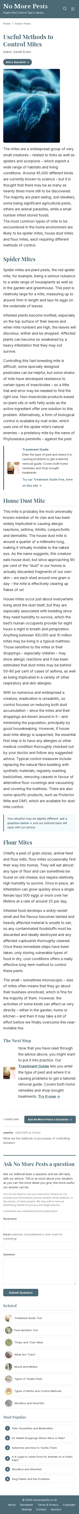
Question (9, 1254)
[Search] (65, 9)
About (12, 1504)
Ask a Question (16, 62)
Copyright (69, 1504)
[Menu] (73, 9)
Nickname (10, 1218)
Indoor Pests (23, 23)
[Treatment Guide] (9, 1074)
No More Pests (25, 6)
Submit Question (21, 1292)
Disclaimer (26, 1504)
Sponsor (56, 1509)
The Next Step (17, 1040)
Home (7, 23)
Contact (41, 1509)
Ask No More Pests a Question (48, 1119)
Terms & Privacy (48, 1504)
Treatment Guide (35, 449)
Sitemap (27, 1509)
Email (33, 1236)
